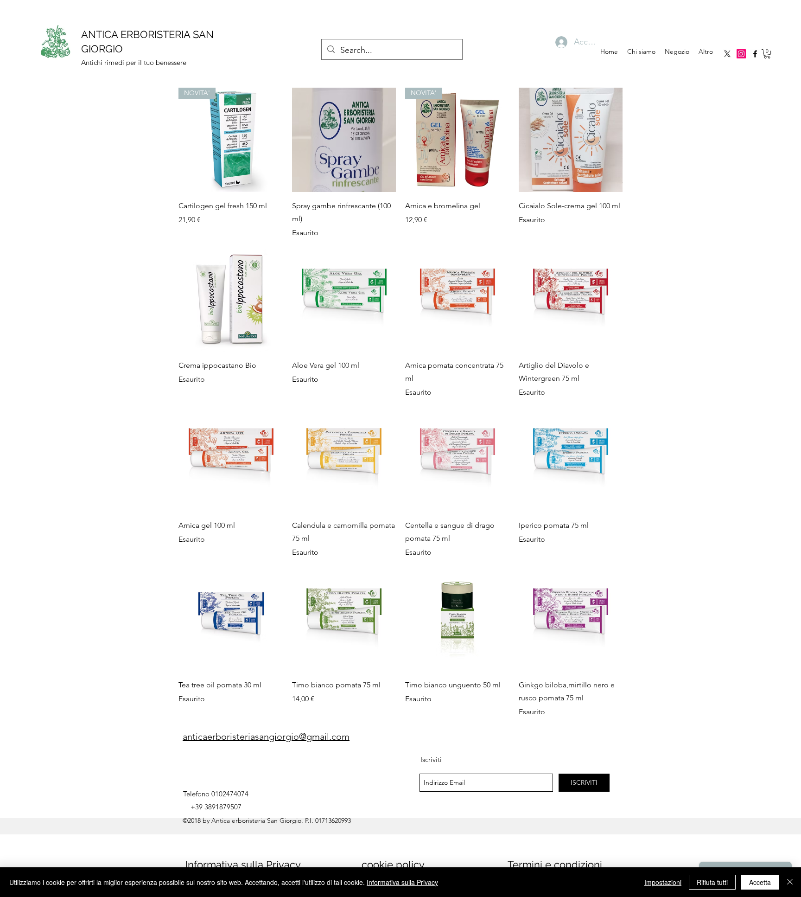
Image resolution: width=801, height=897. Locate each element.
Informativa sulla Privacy (243, 865)
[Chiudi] (789, 882)
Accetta (760, 882)
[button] (767, 53)
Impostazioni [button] (662, 882)
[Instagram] (741, 53)
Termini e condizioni (555, 865)
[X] (727, 53)
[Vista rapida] (344, 140)
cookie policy (393, 865)
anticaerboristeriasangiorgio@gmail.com (266, 736)
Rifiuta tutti (712, 882)
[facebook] (755, 53)
